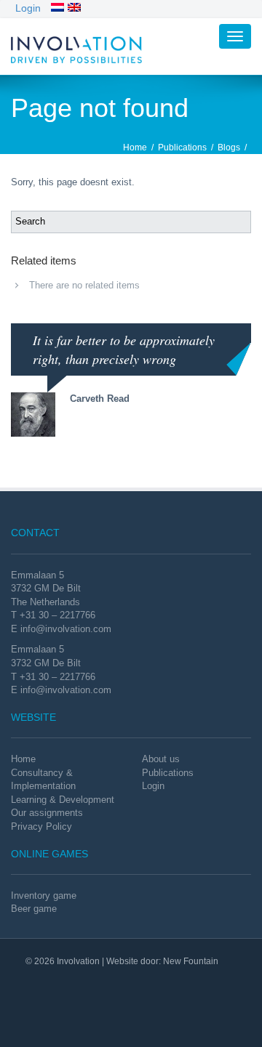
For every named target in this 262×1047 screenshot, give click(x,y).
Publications (182, 147)
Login (28, 8)
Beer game (34, 908)
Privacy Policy (41, 826)
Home (135, 147)
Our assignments (47, 812)
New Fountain (190, 961)
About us (161, 758)
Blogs (229, 147)
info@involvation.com (65, 628)
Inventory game (43, 895)
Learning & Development (62, 799)
